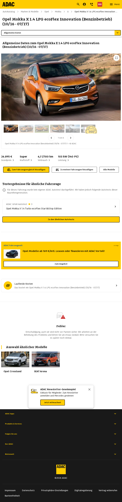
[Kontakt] (91, 4)
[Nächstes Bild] (71, 138)
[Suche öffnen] (78, 4)
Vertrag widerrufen (108, 490)
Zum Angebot (61, 264)
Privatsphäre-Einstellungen (54, 490)
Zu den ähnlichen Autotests (61, 219)
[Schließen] (89, 390)
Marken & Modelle (30, 11)
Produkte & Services (13, 424)
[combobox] (57, 4)
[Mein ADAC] (84, 4)
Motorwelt (9, 454)
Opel (46, 11)
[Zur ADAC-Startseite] (8, 4)
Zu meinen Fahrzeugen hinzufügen (76, 169)
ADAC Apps (9, 414)
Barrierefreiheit (12, 495)
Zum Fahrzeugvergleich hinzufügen (28, 169)
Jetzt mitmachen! (52, 402)
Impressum (10, 490)
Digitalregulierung (83, 490)
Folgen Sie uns (11, 434)
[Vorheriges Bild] (51, 138)
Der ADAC (9, 444)
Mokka (58, 11)
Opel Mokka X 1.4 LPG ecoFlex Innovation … (96, 11)
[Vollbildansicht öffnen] (116, 58)
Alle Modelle (109, 169)
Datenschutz (28, 490)
